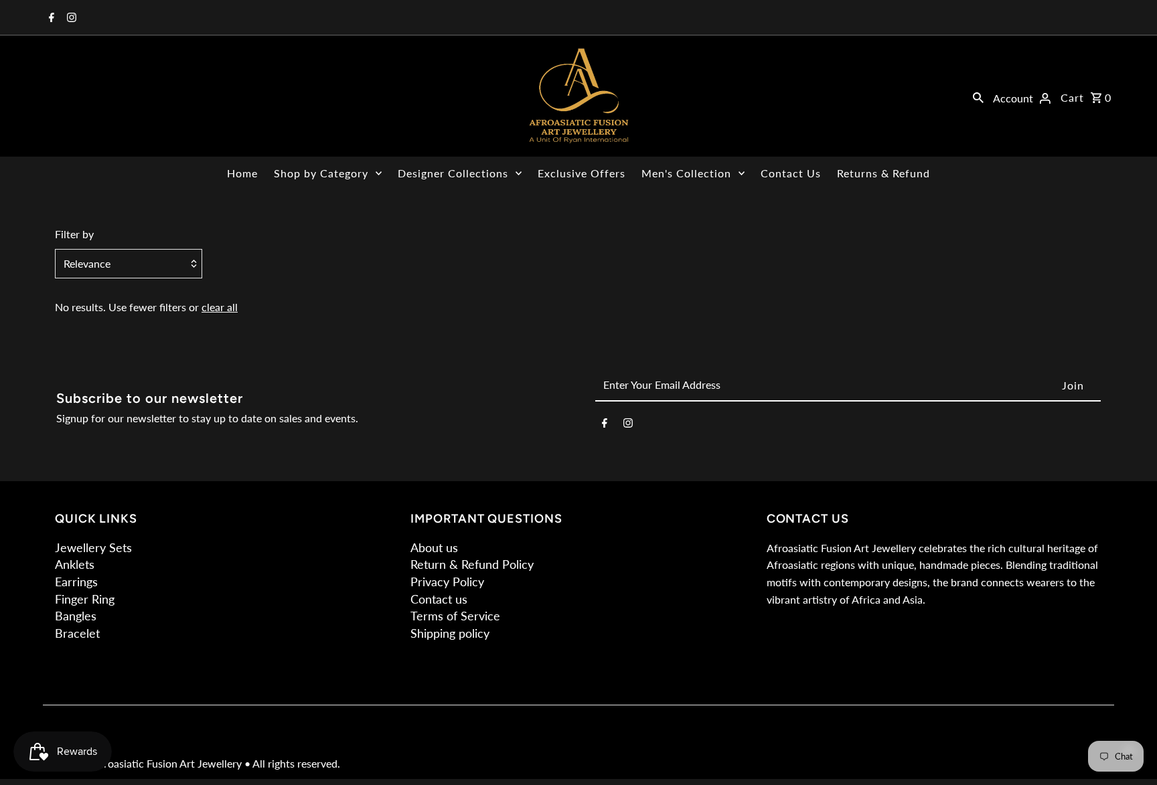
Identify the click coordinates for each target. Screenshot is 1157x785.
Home (242, 173)
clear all (220, 306)
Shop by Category (321, 173)
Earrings (76, 581)
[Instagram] (70, 18)
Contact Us (791, 173)
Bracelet (77, 633)
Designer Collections (453, 173)
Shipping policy (449, 633)
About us (434, 547)
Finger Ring (84, 599)
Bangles (75, 615)
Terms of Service (455, 615)
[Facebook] (50, 18)
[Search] (978, 96)
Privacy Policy (447, 581)
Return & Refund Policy (472, 564)
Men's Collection (686, 173)
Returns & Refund (883, 173)
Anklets (74, 564)
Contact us (438, 599)
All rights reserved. (296, 763)
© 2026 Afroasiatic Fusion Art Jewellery (149, 763)
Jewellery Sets (93, 547)
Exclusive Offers (581, 173)
